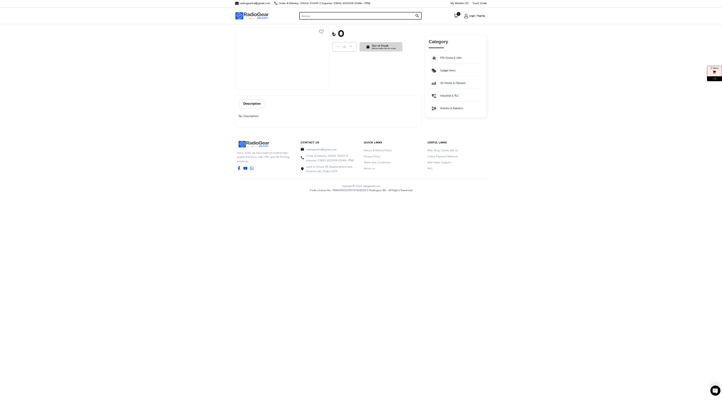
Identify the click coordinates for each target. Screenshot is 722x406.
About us (369, 168)
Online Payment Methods (442, 156)
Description (252, 103)
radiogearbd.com (371, 186)
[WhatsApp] (252, 168)
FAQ (429, 168)
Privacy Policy (372, 156)
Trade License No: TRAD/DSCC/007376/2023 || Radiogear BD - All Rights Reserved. (361, 190)
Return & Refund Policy (378, 150)
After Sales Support (439, 162)
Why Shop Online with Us (442, 150)
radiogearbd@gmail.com (321, 149)
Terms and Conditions (377, 162)
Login (472, 15)
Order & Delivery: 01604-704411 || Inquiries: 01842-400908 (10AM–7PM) (330, 158)
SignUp (481, 15)
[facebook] (239, 168)
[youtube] (245, 168)
